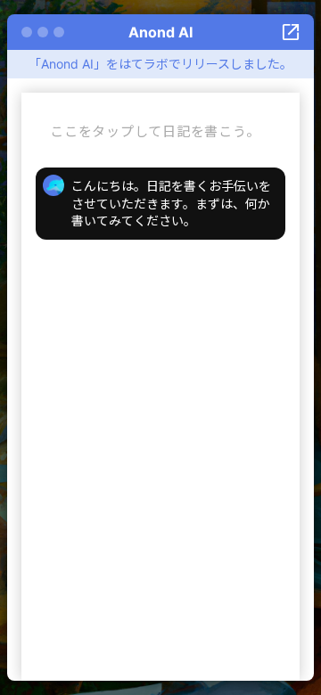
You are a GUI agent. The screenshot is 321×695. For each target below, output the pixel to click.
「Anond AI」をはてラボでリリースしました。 (160, 63)
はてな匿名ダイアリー (291, 32)
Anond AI (160, 32)
